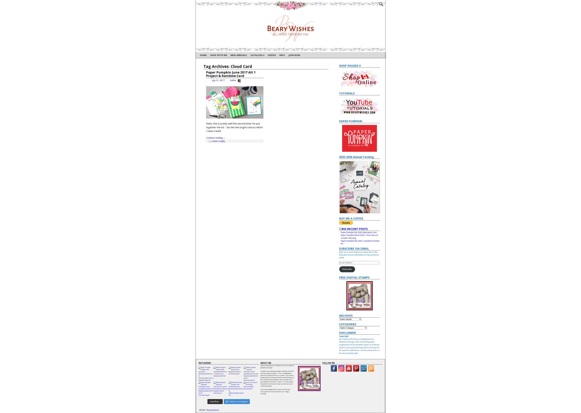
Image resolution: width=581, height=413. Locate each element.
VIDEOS (272, 55)
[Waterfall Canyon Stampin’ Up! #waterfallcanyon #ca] (236, 388)
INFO (282, 55)
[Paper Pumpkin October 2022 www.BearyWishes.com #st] (220, 373)
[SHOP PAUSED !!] (359, 78)
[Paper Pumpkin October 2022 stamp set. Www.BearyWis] (206, 373)
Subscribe (347, 269)
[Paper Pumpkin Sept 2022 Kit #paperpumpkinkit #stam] (236, 373)
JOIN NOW (294, 55)
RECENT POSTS (357, 229)
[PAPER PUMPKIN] (359, 138)
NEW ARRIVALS (238, 55)
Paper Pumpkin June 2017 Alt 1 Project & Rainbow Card (231, 74)
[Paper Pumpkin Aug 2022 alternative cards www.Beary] (251, 373)
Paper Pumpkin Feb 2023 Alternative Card (359, 232)
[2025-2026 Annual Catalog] (359, 187)
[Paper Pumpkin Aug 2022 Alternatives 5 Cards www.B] (220, 388)
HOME (203, 55)
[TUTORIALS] (359, 106)
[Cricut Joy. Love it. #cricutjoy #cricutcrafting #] (251, 388)
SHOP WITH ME (218, 55)
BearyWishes (213, 410)
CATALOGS (256, 55)
